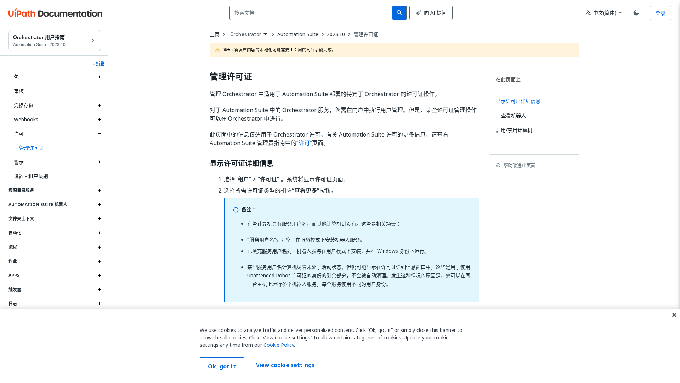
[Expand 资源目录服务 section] (99, 190)
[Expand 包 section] (99, 77)
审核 (19, 91)
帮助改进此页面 (519, 165)
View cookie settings (285, 365)
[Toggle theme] (636, 13)
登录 (660, 13)
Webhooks (26, 119)
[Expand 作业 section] (99, 261)
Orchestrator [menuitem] (245, 34)
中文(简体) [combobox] (600, 12)
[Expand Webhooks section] (99, 119)
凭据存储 (24, 105)
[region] (340, 346)
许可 (19, 133)
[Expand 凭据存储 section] (99, 105)
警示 (19, 162)
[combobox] (312, 12)
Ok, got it (222, 366)
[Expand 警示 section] (99, 162)
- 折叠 (98, 64)
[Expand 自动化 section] (99, 233)
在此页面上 (508, 79)
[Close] (674, 315)
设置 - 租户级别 (31, 176)
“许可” (304, 143)
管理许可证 (365, 34)
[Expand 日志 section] (99, 304)
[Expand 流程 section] (99, 247)
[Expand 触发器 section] (99, 290)
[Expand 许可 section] (99, 134)
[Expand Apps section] (99, 275)
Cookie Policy (279, 345)
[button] (57, 148)
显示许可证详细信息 (241, 163)
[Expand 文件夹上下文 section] (99, 219)
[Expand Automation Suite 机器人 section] (99, 204)
